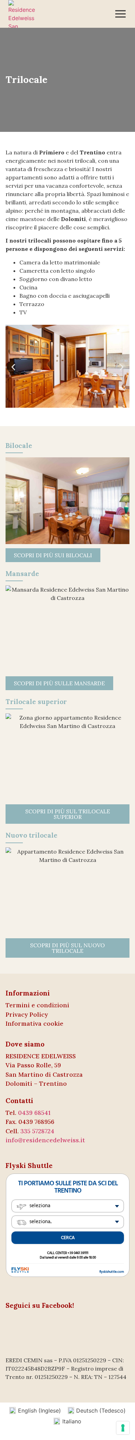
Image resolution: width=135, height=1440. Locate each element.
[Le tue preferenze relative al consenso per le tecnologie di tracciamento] (122, 1427)
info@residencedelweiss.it (45, 1140)
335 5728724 (37, 1131)
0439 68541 (34, 1113)
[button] (13, 367)
